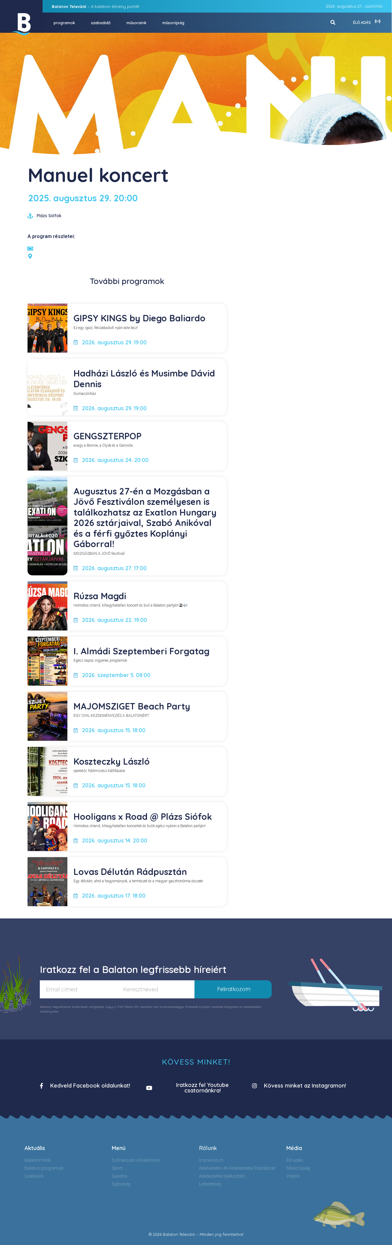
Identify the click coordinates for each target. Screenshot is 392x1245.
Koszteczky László (112, 761)
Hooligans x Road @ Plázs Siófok (143, 816)
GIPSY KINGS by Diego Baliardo (139, 318)
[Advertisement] (307, 204)
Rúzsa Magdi (100, 595)
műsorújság (173, 22)
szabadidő (101, 22)
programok (64, 22)
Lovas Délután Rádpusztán (130, 871)
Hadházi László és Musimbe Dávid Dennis (144, 378)
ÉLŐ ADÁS (362, 22)
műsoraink (136, 22)
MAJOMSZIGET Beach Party (132, 706)
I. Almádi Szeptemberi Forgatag (141, 651)
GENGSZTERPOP (107, 435)
